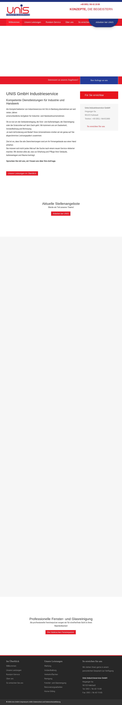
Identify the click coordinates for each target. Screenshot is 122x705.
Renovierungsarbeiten (53, 687)
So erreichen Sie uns (87, 22)
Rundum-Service (53, 22)
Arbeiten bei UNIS (104, 22)
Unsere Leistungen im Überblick (22, 173)
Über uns (69, 22)
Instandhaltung (50, 670)
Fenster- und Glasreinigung (55, 683)
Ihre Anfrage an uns (99, 80)
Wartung (47, 666)
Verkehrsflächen (51, 674)
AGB (30, 702)
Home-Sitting (49, 691)
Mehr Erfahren (17, 265)
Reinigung (48, 678)
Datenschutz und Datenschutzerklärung (47, 702)
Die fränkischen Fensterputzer (60, 632)
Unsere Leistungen (32, 22)
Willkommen (14, 22)
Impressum (24, 702)
